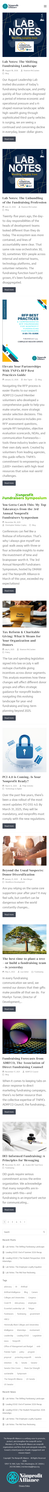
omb (38, 1346)
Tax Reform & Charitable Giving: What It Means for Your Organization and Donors (21, 638)
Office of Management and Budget (18, 1346)
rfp (16, 1363)
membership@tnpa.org (30, 1467)
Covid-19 (7, 1303)
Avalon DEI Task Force (34, 1165)
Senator (34, 1363)
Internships (21, 1330)
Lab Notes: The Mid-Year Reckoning (20, 1272)
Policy (7, 652)
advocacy (8, 1286)
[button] (45, 6)
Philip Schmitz (27, 786)
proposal (7, 1357)
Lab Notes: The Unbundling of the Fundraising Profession (24, 200)
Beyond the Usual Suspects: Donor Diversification (23, 872)
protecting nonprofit (23, 1357)
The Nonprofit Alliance (13, 1379)
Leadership (8, 1335)
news (6, 1341)
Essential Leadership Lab (14, 1308)
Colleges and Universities (14, 1297)
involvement (35, 1330)
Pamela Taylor (10, 1352)
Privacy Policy (24, 1486)
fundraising (21, 1314)
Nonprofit (16, 1341)
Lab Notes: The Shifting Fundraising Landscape (20, 63)
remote (38, 1357)
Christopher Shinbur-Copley (16, 525)
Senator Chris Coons (12, 1368)
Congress (32, 1297)
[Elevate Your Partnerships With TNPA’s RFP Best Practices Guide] (24, 330)
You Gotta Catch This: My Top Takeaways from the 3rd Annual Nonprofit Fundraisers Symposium (24, 511)
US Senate (30, 1379)
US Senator (8, 1384)
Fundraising (38, 972)
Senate (24, 1363)
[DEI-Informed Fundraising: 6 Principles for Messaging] (24, 1136)
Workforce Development (15, 882)
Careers (35, 1292)
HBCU (6, 1319)
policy (22, 1352)
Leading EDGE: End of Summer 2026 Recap (24, 1252)
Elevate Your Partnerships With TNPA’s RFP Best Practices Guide (21, 370)
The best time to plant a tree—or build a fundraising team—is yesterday (24, 963)
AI (16, 1286)
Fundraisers (9, 1314)
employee (32, 1303)
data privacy (19, 1303)
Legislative (37, 1335)
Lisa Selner (24, 972)
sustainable (8, 1373)
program (31, 1352)
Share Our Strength (32, 1368)
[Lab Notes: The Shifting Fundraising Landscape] (24, 34)
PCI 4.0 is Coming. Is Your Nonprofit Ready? (21, 779)
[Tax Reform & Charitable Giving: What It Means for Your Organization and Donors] (24, 614)
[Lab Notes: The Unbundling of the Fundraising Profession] (24, 171)
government (35, 1314)
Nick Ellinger (27, 879)
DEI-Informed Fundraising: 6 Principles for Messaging (23, 1158)
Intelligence (8, 1330)
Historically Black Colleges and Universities (21, 1325)
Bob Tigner (28, 379)
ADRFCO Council (31, 1072)
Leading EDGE (23, 1335)
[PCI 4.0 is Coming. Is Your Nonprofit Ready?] (24, 750)
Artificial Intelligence (12, 1292)
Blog (7, 73)
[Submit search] (44, 1232)
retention (8, 1363)
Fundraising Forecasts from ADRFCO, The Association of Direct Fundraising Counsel (23, 1062)
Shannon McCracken (31, 70)
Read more (9, 139)
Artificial (24, 1286)
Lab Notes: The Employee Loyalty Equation (24, 1267)
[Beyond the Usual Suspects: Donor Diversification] (24, 850)
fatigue (31, 1308)
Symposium (22, 1373)
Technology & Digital (13, 789)
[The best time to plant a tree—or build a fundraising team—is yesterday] (24, 939)
